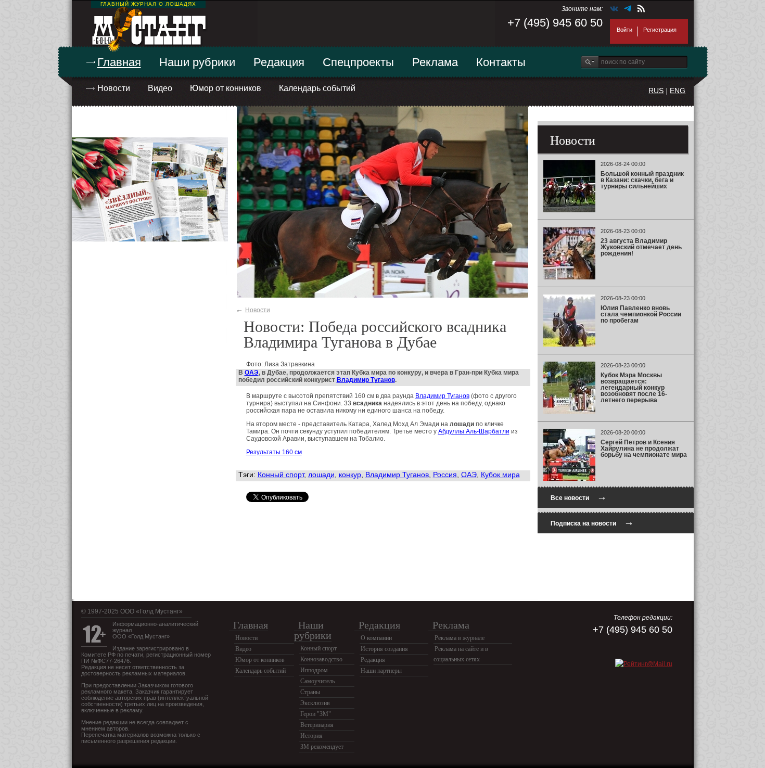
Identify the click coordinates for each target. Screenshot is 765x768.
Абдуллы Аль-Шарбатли (473, 431)
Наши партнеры (381, 670)
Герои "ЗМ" (315, 714)
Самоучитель (317, 681)
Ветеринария (317, 724)
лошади (321, 474)
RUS (656, 90)
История (311, 735)
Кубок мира (500, 474)
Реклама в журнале (459, 638)
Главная (119, 62)
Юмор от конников (225, 88)
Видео (160, 88)
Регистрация (660, 30)
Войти (624, 30)
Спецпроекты (358, 62)
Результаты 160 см (274, 452)
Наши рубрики (197, 62)
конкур (350, 474)
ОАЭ (252, 372)
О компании (376, 638)
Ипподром (314, 670)
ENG (677, 90)
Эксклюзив (315, 703)
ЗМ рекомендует (321, 746)
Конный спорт (281, 474)
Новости (113, 88)
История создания (384, 648)
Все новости (579, 496)
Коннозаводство (321, 659)
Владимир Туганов (366, 379)
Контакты (501, 62)
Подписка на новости (592, 522)
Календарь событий (317, 88)
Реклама (435, 62)
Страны (310, 692)
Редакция (278, 62)
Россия (445, 474)
